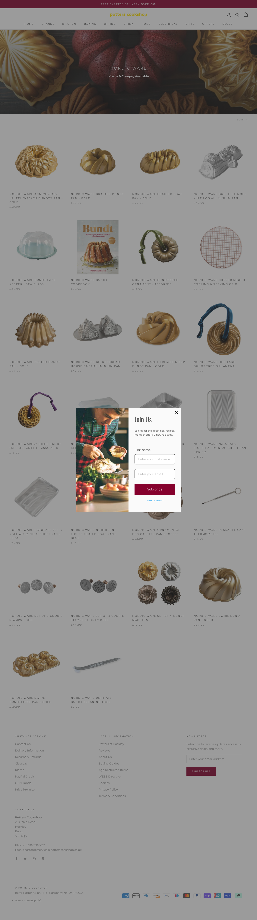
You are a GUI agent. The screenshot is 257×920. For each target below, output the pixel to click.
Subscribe (154, 489)
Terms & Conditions (154, 500)
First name (143, 450)
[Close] (176, 412)
